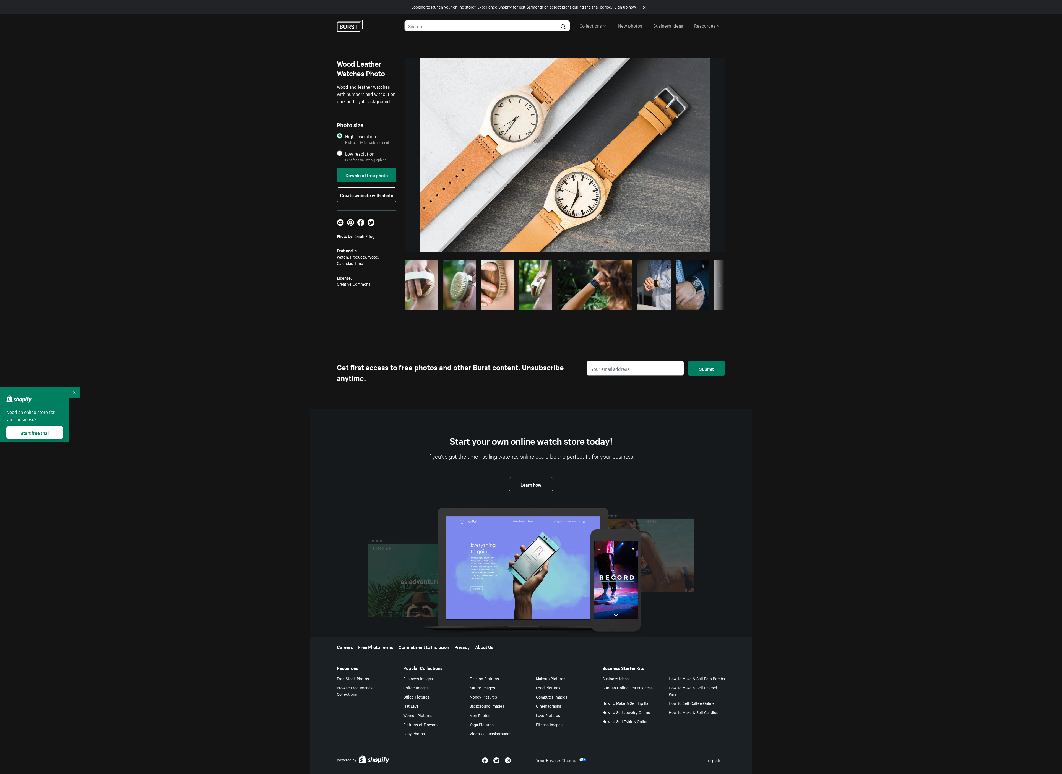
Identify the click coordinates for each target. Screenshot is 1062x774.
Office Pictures (416, 697)
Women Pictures (417, 715)
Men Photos (480, 715)
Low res (423, 304)
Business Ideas (615, 678)
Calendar (344, 263)
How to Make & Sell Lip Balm (627, 703)
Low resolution (359, 153)
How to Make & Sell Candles (693, 712)
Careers (345, 646)
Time (358, 263)
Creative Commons (353, 284)
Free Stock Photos (353, 678)
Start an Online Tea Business (627, 687)
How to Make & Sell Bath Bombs (697, 678)
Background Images (487, 706)
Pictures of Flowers (420, 724)
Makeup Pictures (550, 678)
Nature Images (482, 687)
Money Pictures (483, 697)
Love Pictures (548, 715)
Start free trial (34, 432)
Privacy (462, 646)
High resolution (360, 136)
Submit (706, 368)
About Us (484, 646)
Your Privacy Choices (556, 759)
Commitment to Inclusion (424, 646)
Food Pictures (548, 687)
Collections (590, 25)
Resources (704, 25)
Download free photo (366, 174)
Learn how (531, 484)
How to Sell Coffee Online (692, 703)
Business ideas (668, 25)
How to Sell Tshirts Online (625, 721)
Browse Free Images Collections (355, 690)
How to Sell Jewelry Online (626, 712)
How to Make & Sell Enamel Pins (693, 690)
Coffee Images (416, 687)
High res (594, 304)
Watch (342, 257)
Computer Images (551, 697)
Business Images (418, 678)
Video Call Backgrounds (490, 733)
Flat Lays (410, 706)
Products (358, 257)
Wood (373, 257)
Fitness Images (549, 724)
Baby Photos (414, 733)
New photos (630, 25)
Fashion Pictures (484, 678)
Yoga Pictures (482, 724)
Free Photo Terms (375, 646)
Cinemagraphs (548, 706)
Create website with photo (366, 194)
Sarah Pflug (364, 236)
